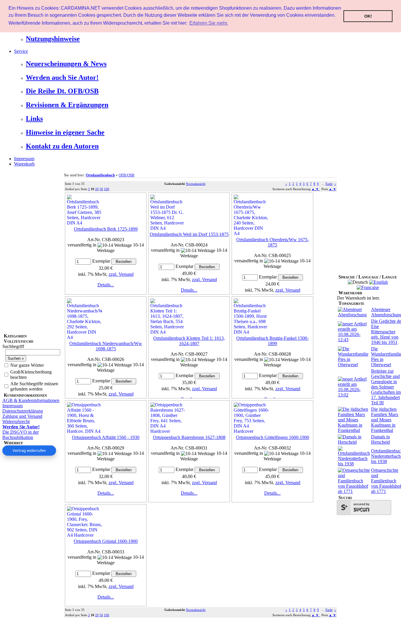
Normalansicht (195, 183)
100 (106, 189)
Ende (329, 183)
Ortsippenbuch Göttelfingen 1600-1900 (272, 437)
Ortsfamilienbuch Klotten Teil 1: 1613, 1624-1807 (189, 341)
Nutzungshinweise (53, 39)
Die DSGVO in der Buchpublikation (20, 435)
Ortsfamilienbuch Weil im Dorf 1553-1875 (189, 234)
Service (21, 51)
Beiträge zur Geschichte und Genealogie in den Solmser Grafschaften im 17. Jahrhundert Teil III (386, 387)
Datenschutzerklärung (22, 410)
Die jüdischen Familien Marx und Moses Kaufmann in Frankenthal (384, 420)
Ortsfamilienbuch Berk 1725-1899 (106, 229)
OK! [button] (368, 16)
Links (34, 118)
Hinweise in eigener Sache (65, 132)
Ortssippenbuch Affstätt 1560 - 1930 (105, 437)
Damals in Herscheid (380, 439)
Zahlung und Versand (22, 416)
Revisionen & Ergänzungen (67, 105)
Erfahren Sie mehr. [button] (208, 23)
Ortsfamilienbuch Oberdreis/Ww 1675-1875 (272, 242)
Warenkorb (24, 163)
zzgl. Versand (121, 274)
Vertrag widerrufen (29, 450)
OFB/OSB (126, 175)
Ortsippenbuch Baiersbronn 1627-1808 (189, 437)
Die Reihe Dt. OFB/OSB (62, 91)
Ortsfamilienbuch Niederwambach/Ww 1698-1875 (105, 346)
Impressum (24, 158)
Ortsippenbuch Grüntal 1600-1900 (106, 541)
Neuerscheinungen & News (66, 63)
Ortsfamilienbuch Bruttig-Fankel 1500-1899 (272, 341)
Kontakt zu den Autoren (62, 146)
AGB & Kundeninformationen (30, 400)
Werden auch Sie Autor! (62, 77)
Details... (105, 284)
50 (101, 189)
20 (97, 189)
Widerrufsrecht (16, 421)
